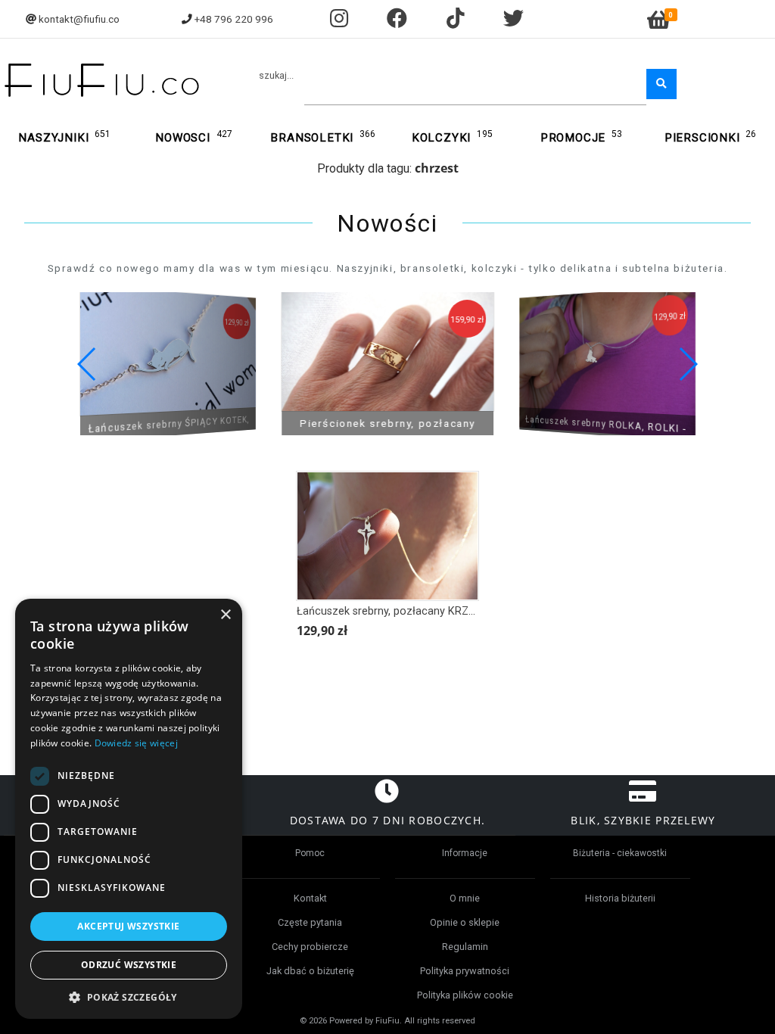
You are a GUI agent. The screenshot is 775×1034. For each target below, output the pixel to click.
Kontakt (310, 898)
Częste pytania (310, 922)
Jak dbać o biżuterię (310, 970)
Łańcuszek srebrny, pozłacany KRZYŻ (389, 611)
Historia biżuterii (620, 898)
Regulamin (465, 946)
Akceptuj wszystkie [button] (128, 926)
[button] (687, 364)
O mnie (465, 898)
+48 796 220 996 (234, 19)
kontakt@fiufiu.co (79, 19)
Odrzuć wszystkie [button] (128, 964)
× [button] (225, 615)
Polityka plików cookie (465, 995)
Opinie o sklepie (465, 922)
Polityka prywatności (464, 970)
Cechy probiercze (310, 946)
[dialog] (128, 809)
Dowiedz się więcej (136, 743)
